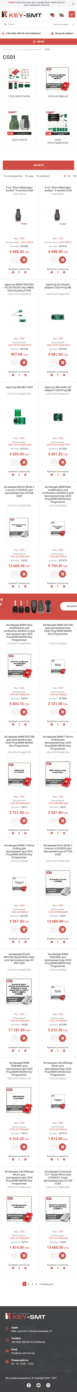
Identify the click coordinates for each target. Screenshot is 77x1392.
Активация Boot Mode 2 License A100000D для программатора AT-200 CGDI (57, 850)
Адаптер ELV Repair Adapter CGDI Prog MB (57, 286)
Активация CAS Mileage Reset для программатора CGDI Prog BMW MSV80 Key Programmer (58, 1068)
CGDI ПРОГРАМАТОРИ (57, 141)
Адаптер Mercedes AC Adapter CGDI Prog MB (57, 389)
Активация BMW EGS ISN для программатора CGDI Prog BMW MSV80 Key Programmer (58, 629)
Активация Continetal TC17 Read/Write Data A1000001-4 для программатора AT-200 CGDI (58, 1177)
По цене (29, 176)
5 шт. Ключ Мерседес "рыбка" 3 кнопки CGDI (19, 189)
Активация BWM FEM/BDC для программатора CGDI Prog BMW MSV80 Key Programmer (58, 960)
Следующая (46, 1284)
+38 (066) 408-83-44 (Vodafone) (23, 33)
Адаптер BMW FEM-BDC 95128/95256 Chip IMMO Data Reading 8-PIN (19, 287)
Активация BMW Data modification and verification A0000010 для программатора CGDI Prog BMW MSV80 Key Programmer (58, 494)
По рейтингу (43, 176)
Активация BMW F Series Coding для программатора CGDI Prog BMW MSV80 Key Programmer (58, 742)
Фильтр (38, 165)
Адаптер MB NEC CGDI (19, 387)
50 (69, 176)
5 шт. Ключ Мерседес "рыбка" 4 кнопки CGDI (58, 189)
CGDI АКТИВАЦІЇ (58, 96)
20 (65, 176)
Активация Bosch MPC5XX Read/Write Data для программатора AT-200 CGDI (19, 959)
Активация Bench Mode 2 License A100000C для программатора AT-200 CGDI (19, 491)
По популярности (13, 176)
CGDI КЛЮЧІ (19, 139)
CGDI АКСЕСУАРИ (19, 96)
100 (74, 176)
